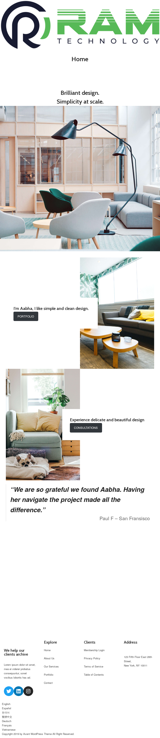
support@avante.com (136, 652)
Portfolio (48, 674)
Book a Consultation (80, 582)
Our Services (51, 666)
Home (47, 650)
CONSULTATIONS (86, 428)
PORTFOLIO (26, 316)
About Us (49, 658)
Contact (48, 683)
